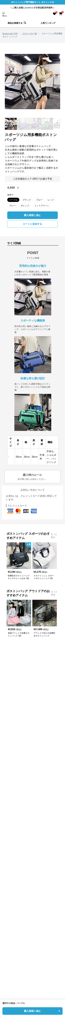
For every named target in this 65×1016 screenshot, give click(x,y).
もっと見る (54, 535)
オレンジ (25, 205)
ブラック (27, 200)
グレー (12, 205)
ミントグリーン (41, 205)
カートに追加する (32, 224)
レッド (51, 200)
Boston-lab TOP (10, 33)
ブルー (39, 200)
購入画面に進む (32, 215)
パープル (13, 200)
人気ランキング (48, 23)
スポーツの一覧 (29, 33)
